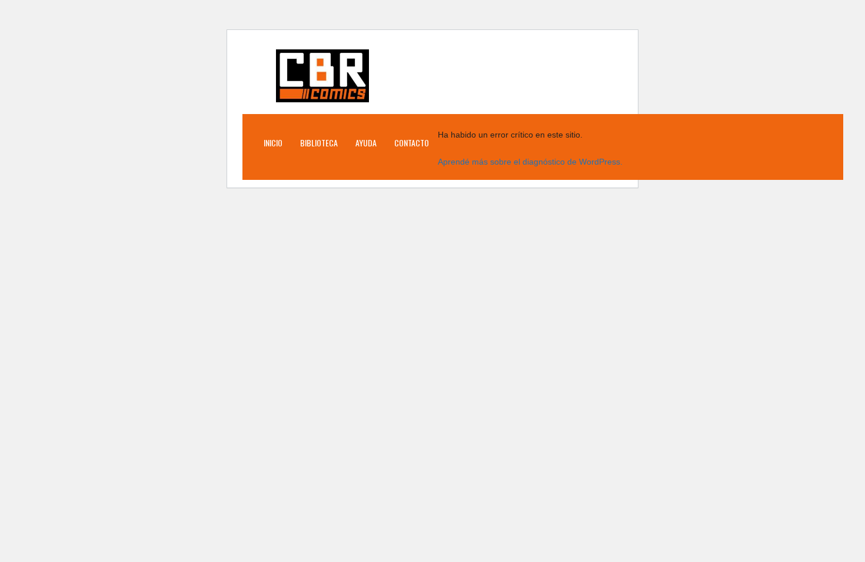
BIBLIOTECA (319, 142)
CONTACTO (411, 142)
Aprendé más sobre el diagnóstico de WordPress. (530, 161)
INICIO (273, 142)
